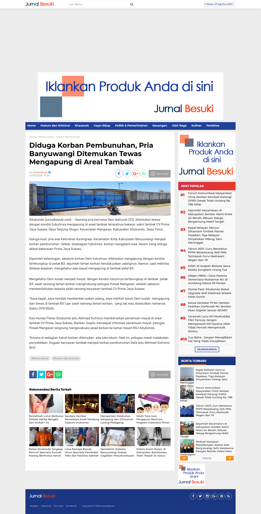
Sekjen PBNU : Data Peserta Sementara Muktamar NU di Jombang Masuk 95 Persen (208, 279)
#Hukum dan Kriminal (65, 358)
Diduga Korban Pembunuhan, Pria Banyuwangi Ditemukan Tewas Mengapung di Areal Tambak (91, 153)
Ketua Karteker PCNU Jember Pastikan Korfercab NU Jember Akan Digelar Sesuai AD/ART (209, 306)
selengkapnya (207, 349)
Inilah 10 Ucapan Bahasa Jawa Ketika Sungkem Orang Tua (209, 268)
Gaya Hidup (102, 125)
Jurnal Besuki (108, 506)
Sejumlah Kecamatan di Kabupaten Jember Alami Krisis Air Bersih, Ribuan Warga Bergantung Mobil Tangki (210, 216)
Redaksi (34, 506)
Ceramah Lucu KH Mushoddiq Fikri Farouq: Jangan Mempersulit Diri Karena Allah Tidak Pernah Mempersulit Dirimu (209, 324)
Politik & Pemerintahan (131, 125)
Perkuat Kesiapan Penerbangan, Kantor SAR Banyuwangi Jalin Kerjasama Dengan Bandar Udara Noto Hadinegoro (206, 448)
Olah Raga (179, 125)
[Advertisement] (130, 43)
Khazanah (82, 125)
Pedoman (46, 506)
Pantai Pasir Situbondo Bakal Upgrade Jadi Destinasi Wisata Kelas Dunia (209, 293)
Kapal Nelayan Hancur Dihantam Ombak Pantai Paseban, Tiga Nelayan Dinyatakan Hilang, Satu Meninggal (206, 235)
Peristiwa (212, 125)
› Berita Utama (45, 136)
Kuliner (196, 125)
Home (31, 125)
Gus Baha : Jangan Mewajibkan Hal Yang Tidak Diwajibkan (210, 339)
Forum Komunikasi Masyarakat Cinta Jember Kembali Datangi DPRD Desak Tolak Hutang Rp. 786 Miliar (210, 198)
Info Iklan (58, 506)
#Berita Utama (40, 358)
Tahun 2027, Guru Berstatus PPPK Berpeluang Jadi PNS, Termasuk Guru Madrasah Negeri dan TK (207, 254)
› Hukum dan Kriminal (67, 136)
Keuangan (159, 125)
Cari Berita (71, 506)
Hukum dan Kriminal (55, 125)
